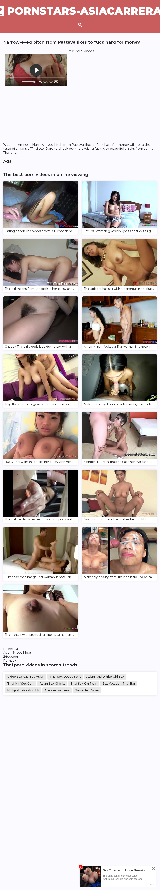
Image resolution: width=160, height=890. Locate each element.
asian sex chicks (52, 683)
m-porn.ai (11, 649)
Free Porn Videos (80, 51)
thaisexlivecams (57, 690)
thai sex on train (83, 683)
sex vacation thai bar (118, 683)
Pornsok (9, 660)
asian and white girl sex (105, 677)
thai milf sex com (20, 683)
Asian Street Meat (17, 653)
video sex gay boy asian (25, 677)
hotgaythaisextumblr (23, 690)
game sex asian (87, 690)
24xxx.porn (11, 656)
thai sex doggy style (65, 677)
